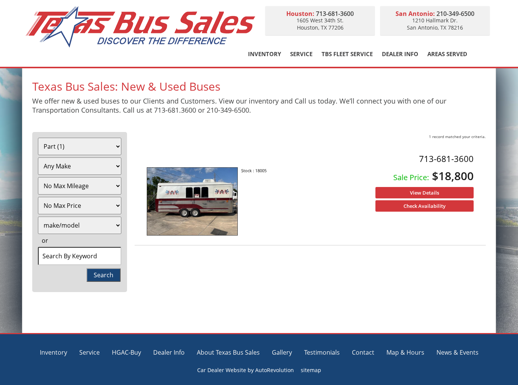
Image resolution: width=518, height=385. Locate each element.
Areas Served (447, 54)
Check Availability (424, 206)
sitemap (311, 370)
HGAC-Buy (126, 352)
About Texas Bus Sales (228, 352)
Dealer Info (400, 54)
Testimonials (322, 352)
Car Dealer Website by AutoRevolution (245, 370)
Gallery (282, 352)
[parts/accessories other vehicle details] (192, 202)
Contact (363, 352)
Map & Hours (405, 352)
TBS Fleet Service (347, 54)
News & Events (457, 352)
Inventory (264, 54)
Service (301, 54)
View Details (424, 192)
